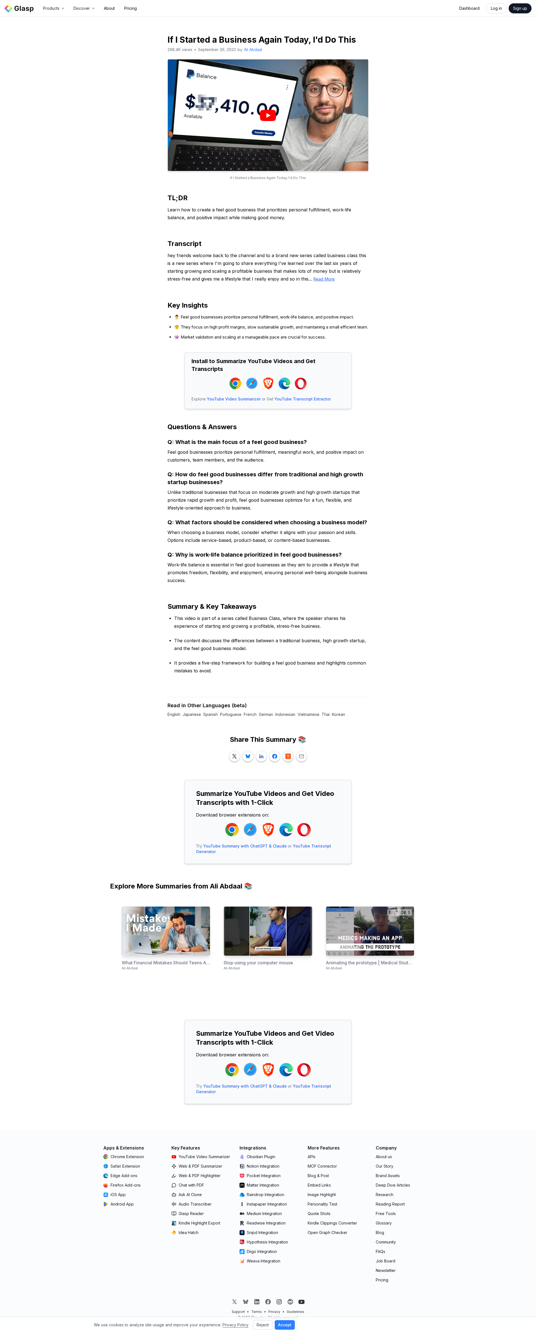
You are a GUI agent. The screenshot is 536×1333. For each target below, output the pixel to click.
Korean (338, 714)
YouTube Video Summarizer (234, 399)
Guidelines (295, 1312)
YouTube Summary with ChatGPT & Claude (245, 846)
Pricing (130, 8)
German (266, 714)
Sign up (520, 8)
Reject (263, 1324)
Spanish (210, 714)
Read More (324, 279)
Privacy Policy (235, 1324)
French (250, 714)
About (109, 8)
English (174, 714)
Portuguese (230, 714)
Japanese (192, 714)
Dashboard (469, 8)
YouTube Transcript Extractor (302, 399)
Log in (496, 8)
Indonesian (285, 714)
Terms (256, 1312)
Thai (326, 714)
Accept (284, 1324)
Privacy (274, 1312)
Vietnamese (308, 714)
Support (238, 1312)
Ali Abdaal (253, 49)
